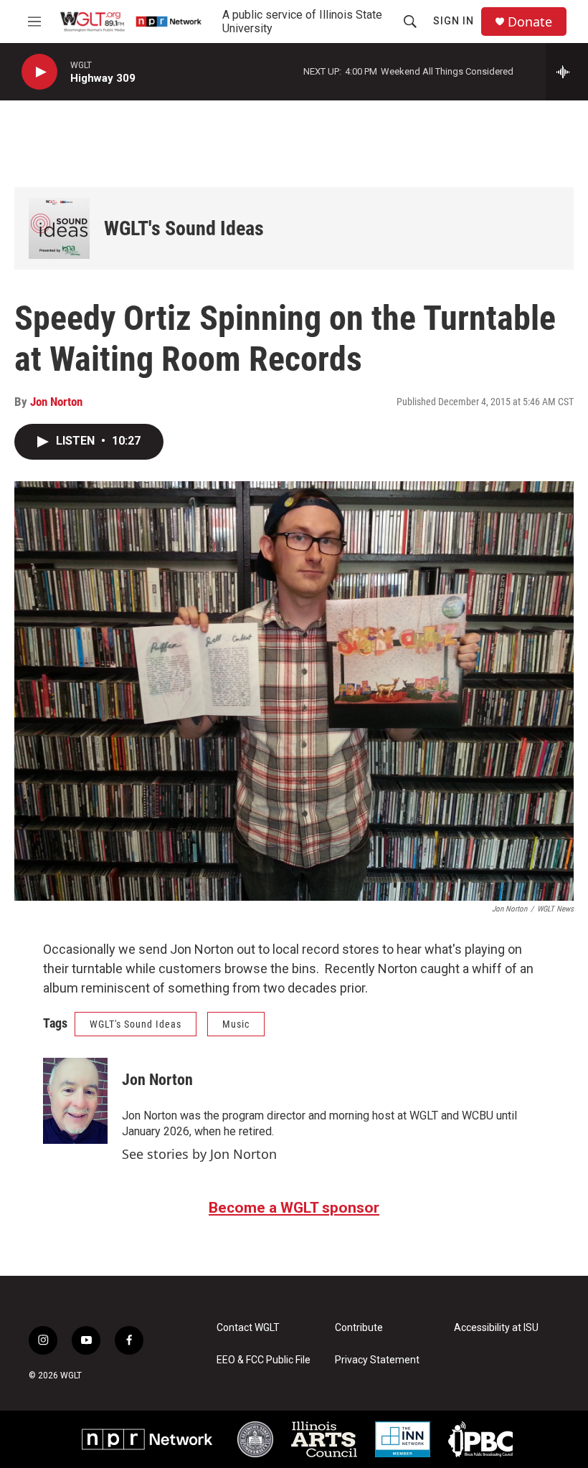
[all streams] (567, 71)
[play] (39, 72)
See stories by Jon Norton (199, 1153)
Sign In (453, 21)
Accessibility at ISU (496, 1327)
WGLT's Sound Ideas (184, 228)
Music (236, 1024)
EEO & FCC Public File (263, 1360)
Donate (530, 21)
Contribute (359, 1327)
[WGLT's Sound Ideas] (59, 228)
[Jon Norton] (75, 1101)
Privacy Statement (377, 1360)
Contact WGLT (248, 1327)
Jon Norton (56, 401)
